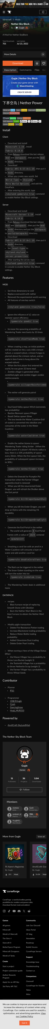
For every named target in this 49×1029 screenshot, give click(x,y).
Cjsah (12, 704)
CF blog (29, 934)
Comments (25, 70)
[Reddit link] (29, 911)
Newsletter (30, 939)
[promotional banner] (24, 4)
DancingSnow (16, 707)
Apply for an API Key (11, 982)
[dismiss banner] (44, 3)
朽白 (12, 691)
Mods (17, 19)
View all (41, 836)
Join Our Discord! (33, 926)
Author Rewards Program (9, 976)
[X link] (24, 911)
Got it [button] (24, 1023)
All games (6, 926)
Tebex (28, 990)
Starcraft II (7, 943)
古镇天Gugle (16, 701)
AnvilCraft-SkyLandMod (19, 725)
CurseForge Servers (34, 951)
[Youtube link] (14, 911)
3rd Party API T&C (10, 986)
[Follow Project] (43, 63)
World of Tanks (9, 956)
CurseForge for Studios (35, 986)
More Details (10, 54)
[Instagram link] (4, 911)
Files (37, 70)
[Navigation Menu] (4, 12)
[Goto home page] (9, 12)
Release (16, 154)
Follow (26, 789)
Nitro (28, 994)
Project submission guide (12, 971)
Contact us (30, 971)
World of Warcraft (10, 934)
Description (10, 70)
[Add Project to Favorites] (37, 63)
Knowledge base (32, 962)
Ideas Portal (31, 930)
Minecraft (7, 19)
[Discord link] (19, 911)
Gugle (24, 766)
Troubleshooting (32, 966)
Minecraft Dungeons (11, 951)
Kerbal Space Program (11, 947)
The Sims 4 (7, 939)
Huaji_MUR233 (17, 711)
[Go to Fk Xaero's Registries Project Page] (15, 860)
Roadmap (30, 943)
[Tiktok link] (9, 911)
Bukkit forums (32, 947)
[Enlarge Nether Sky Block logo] (6, 26)
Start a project (8, 966)
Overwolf (30, 981)
